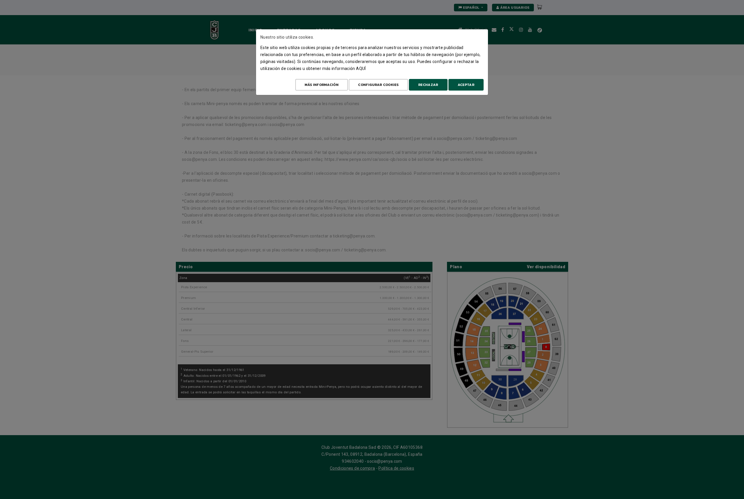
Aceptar (466, 84)
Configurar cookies (378, 84)
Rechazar (428, 84)
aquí (361, 68)
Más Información (322, 84)
